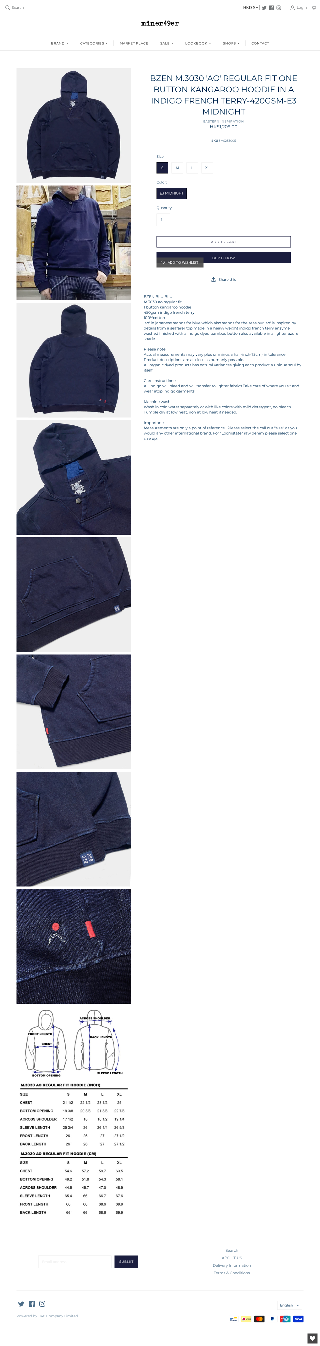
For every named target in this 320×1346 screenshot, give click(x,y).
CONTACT (260, 43)
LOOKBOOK (196, 43)
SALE (165, 43)
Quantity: (164, 208)
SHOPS (229, 43)
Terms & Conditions (232, 1272)
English (286, 1305)
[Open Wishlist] (313, 1339)
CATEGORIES (92, 43)
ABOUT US (232, 1258)
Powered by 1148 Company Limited (47, 1316)
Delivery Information (232, 1265)
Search (18, 7)
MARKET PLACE (134, 43)
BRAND (58, 43)
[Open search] (7, 7)
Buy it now (223, 258)
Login (302, 7)
